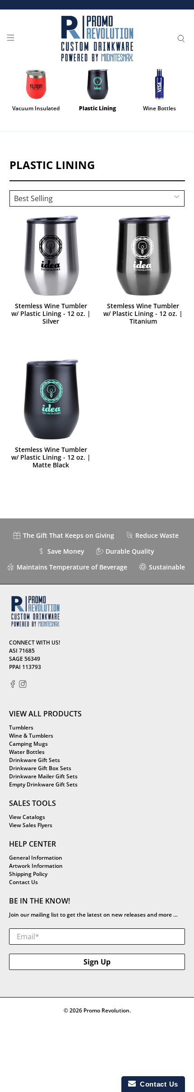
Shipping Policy (28, 874)
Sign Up (97, 962)
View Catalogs (27, 817)
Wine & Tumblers (31, 735)
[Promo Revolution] (97, 39)
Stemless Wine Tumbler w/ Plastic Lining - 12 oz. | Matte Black (51, 457)
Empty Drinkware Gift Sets (43, 784)
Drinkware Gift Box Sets (40, 768)
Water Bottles (27, 752)
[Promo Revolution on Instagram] (23, 686)
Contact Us (23, 882)
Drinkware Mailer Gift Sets (43, 776)
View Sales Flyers (30, 825)
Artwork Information (36, 866)
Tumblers (21, 727)
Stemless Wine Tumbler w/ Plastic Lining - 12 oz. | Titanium (143, 313)
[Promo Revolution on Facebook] (13, 686)
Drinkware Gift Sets (34, 760)
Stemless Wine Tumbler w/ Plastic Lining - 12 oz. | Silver (51, 313)
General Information (35, 857)
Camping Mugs (28, 744)
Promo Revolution (106, 1010)
